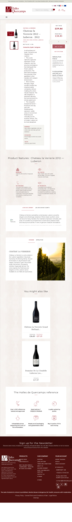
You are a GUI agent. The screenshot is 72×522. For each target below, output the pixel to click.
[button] (28, 248)
